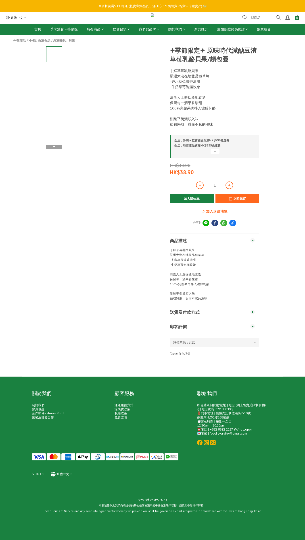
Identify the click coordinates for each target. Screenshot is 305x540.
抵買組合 (264, 29)
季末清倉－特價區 (64, 29)
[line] (206, 223)
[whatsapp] (223, 223)
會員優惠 (38, 409)
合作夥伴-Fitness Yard (48, 413)
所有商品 (94, 29)
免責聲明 (121, 417)
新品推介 (201, 29)
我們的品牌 (147, 29)
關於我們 (175, 29)
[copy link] (232, 223)
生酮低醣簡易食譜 (231, 29)
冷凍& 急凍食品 (39, 41)
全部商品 (19, 41)
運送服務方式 (124, 405)
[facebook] (214, 223)
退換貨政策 (122, 409)
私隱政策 (121, 413)
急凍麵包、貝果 (64, 41)
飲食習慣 (120, 29)
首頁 (37, 29)
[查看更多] (214, 153)
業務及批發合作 (43, 417)
